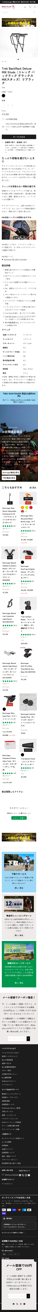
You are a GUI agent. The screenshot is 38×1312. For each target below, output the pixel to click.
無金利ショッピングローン (11, 1094)
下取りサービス (7, 1111)
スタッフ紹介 (6, 1070)
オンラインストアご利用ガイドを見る (12, 1232)
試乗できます (6, 1063)
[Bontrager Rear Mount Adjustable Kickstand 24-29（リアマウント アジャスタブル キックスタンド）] (9, 514)
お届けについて (7, 1149)
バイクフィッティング (10, 1118)
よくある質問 (6, 1142)
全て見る (32, 487)
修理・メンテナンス (9, 1115)
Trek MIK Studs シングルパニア (16, 316)
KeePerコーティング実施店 (11, 1122)
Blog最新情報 (6, 1077)
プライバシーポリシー (10, 1159)
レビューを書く (19, 818)
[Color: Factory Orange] (22, 507)
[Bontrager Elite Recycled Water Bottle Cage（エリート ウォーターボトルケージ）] (28, 518)
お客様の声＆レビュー (10, 1074)
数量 (3, 100)
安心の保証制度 (7, 1060)
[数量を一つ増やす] (12, 105)
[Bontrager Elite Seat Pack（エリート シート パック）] (9, 715)
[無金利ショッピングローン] (19, 904)
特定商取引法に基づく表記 (11, 1163)
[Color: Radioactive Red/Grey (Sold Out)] (22, 511)
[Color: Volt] (26, 507)
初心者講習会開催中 (9, 1067)
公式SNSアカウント (9, 1081)
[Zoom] (35, 54)
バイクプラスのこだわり (10, 1053)
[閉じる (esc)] (35, 1260)
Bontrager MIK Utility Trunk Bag (15, 259)
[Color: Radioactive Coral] (31, 507)
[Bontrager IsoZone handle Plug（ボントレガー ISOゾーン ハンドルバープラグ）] (28, 714)
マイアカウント (7, 1084)
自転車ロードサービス (10, 1097)
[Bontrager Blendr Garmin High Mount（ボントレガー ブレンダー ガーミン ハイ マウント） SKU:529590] (9, 669)
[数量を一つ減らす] (4, 105)
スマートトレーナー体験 (10, 1129)
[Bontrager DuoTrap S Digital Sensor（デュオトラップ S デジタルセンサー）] (28, 571)
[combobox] (19, 12)
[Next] (32, 26)
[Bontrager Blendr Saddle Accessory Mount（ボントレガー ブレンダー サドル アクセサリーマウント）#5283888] (9, 570)
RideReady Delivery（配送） (12, 1108)
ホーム (4, 61)
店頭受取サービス (8, 1104)
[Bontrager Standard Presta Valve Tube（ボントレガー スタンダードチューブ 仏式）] (9, 762)
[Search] (34, 12)
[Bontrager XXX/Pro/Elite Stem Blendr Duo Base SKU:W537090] (28, 664)
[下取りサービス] (19, 862)
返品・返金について (9, 1156)
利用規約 (5, 1145)
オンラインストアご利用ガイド (13, 1138)
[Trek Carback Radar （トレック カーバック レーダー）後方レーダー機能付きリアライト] (28, 621)
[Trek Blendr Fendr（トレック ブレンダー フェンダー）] (28, 759)
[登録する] (28, 1296)
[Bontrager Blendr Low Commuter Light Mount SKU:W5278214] (9, 617)
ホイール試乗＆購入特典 (10, 1126)
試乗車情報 (6, 1101)
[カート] (30, 7)
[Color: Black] (22, 562)
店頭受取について (8, 1152)
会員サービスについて (10, 1056)
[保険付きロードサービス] (19, 951)
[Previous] (28, 26)
